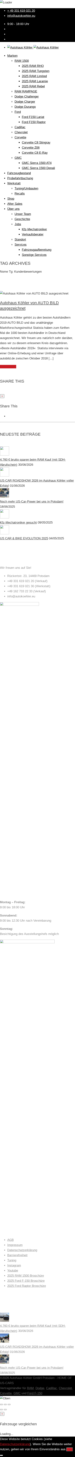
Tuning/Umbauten (26, 188)
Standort (20, 239)
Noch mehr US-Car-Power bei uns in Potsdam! (32, 501)
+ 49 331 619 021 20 (21, 10)
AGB (10, 1240)
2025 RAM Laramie (35, 81)
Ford (18, 112)
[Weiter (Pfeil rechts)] (5, 1409)
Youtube (12, 1270)
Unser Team (23, 214)
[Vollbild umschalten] (5, 1404)
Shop (10, 198)
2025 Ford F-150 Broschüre (26, 1280)
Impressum (15, 1245)
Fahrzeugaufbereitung (36, 249)
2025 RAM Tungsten (35, 71)
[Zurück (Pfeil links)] (1, 1409)
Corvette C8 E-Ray (35, 152)
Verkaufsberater (33, 234)
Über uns (13, 209)
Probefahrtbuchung (20, 178)
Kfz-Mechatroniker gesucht (18, 522)
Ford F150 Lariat (33, 117)
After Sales (14, 204)
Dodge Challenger (27, 96)
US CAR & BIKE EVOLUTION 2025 (24, 538)
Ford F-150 (34, 1393)
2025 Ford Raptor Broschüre (26, 1286)
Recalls (20, 193)
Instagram (14, 1265)
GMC (18, 158)
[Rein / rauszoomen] (9, 1404)
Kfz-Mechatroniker (34, 229)
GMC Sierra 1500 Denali (38, 168)
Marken (12, 55)
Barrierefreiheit (17, 1255)
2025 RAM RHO (33, 66)
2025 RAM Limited (34, 76)
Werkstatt (14, 183)
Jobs (18, 224)
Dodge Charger (25, 101)
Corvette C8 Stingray (36, 142)
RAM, (31, 1388)
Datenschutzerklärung (22, 1250)
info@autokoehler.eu (21, 16)
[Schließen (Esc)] (1, 1404)
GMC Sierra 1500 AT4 (37, 163)
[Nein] (1, 1455)
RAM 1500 (22, 61)
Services (21, 244)
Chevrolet (21, 132)
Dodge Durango (25, 106)
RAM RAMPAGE (26, 91)
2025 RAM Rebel (33, 86)
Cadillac (20, 127)
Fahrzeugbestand (19, 173)
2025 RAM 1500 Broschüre (25, 1275)
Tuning (11, 1260)
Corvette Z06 (31, 147)
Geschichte (22, 219)
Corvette (20, 137)
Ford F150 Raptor (34, 122)
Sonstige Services (34, 255)
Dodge (39, 1388)
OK (69, 1449)
